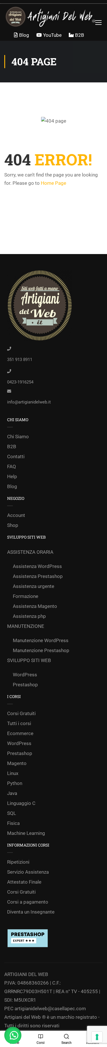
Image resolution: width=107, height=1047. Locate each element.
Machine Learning (26, 833)
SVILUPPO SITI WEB (29, 660)
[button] (12, 1035)
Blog (24, 35)
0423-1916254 (20, 382)
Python (14, 783)
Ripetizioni (18, 862)
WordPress (25, 674)
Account (16, 515)
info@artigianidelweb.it (29, 402)
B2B (79, 35)
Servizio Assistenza (28, 872)
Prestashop (25, 684)
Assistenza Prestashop (38, 576)
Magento (17, 763)
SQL (11, 813)
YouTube (52, 35)
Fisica (13, 823)
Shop (12, 525)
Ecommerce (20, 733)
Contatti (16, 456)
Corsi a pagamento (27, 902)
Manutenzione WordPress (40, 640)
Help (12, 476)
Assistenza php (29, 616)
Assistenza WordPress (37, 566)
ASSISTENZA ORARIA (30, 552)
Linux (12, 773)
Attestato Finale (24, 882)
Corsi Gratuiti (21, 713)
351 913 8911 (19, 359)
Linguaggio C (21, 803)
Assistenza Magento (35, 606)
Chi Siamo (18, 436)
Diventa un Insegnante (30, 912)
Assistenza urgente (33, 586)
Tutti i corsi (19, 723)
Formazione (25, 596)
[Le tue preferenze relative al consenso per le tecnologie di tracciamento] (97, 1037)
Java (12, 793)
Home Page (53, 183)
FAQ (11, 466)
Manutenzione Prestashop (41, 650)
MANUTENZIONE (25, 626)
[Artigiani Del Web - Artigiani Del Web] (55, 17)
